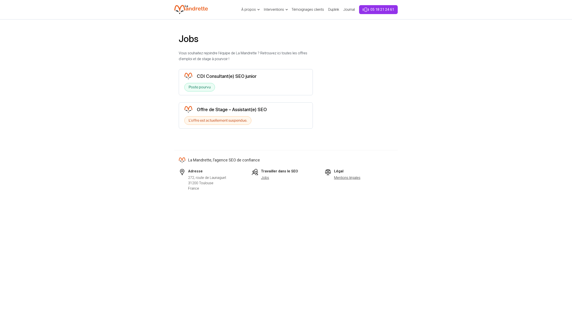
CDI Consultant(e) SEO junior (227, 76)
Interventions (274, 9)
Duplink (333, 9)
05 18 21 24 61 (382, 9)
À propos (248, 9)
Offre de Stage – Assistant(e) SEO (232, 109)
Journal (349, 9)
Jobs (265, 178)
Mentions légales (347, 178)
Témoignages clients (308, 9)
